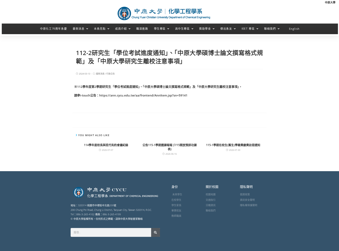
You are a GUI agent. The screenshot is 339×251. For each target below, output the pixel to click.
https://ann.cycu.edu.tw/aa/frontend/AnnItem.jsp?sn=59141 (143, 95)
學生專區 (160, 28)
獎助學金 (205, 28)
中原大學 (330, 2)
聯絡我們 (270, 28)
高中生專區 (182, 28)
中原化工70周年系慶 (53, 28)
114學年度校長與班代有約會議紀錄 (106, 145)
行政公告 (110, 73)
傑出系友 (226, 28)
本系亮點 (100, 28)
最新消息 (78, 28)
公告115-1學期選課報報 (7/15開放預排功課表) (169, 147)
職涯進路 (142, 28)
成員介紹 (121, 28)
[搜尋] (155, 232)
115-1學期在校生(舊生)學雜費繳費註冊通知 (233, 145)
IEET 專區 (248, 28)
